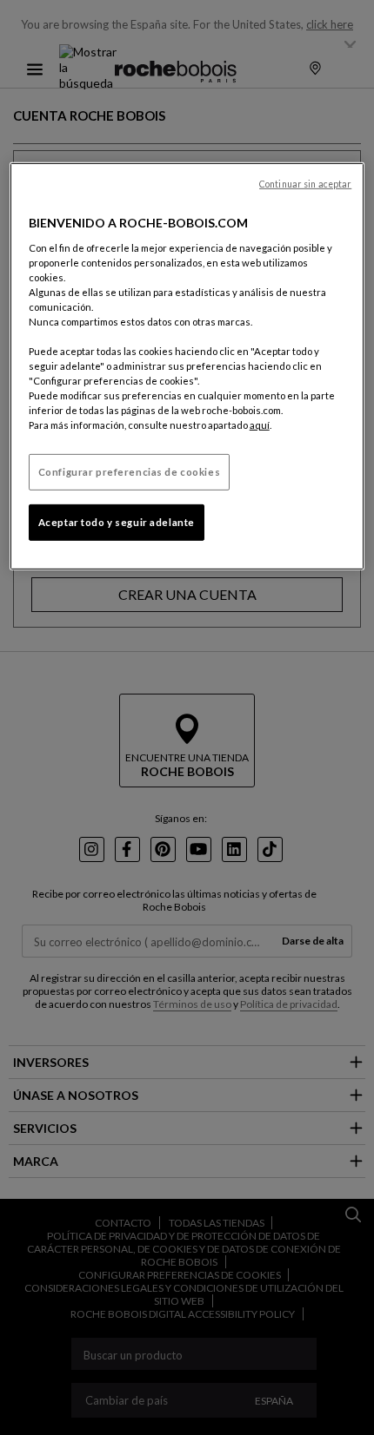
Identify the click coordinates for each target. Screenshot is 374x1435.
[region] (187, 366)
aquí (260, 425)
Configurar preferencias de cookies (129, 471)
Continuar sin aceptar (305, 184)
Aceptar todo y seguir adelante (116, 522)
